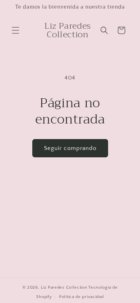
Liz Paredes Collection (64, 287)
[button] (15, 30)
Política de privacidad (81, 296)
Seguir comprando (70, 148)
